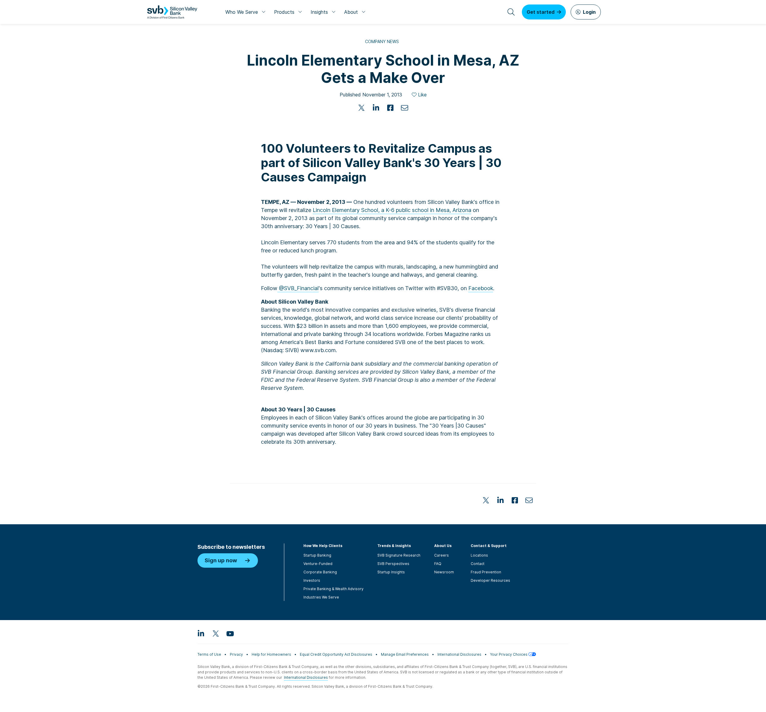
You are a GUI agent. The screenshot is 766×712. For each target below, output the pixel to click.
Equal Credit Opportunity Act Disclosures (336, 654)
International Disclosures (459, 654)
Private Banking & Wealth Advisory (333, 589)
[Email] (404, 108)
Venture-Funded (317, 563)
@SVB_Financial (298, 288)
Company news (382, 41)
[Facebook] (390, 108)
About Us (443, 545)
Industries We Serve (321, 597)
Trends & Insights (394, 545)
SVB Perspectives (393, 563)
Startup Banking (317, 555)
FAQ (437, 563)
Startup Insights (391, 572)
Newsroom (444, 572)
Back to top (571, 464)
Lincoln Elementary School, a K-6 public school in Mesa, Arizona (392, 210)
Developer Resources (490, 580)
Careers (441, 555)
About (351, 12)
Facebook (480, 288)
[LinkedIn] (376, 108)
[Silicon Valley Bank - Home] (172, 12)
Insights (319, 12)
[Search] (511, 12)
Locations (479, 555)
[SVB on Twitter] (215, 633)
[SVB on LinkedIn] (201, 633)
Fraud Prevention (486, 572)
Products (284, 12)
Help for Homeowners (271, 654)
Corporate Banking (320, 572)
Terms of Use (209, 654)
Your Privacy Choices (509, 654)
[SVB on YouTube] (230, 633)
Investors (311, 580)
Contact (477, 563)
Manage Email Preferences (405, 654)
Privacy (236, 654)
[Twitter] (361, 108)
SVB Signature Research (398, 555)
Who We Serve (241, 12)
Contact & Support (489, 545)
